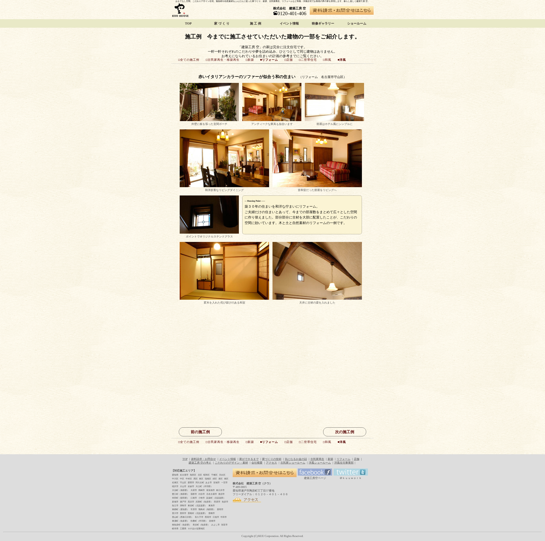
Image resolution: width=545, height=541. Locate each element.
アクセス (271, 462)
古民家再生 (317, 459)
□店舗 (288, 59)
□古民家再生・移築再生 (223, 59)
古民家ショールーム (292, 462)
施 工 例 (255, 22)
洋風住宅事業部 (344, 462)
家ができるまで (249, 459)
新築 (330, 459)
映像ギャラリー (323, 22)
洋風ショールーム (320, 462)
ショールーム (356, 22)
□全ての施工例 (188, 59)
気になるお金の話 (296, 459)
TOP (188, 22)
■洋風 (342, 59)
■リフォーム (269, 59)
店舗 (356, 459)
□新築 (250, 59)
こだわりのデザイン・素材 (231, 462)
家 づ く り (221, 22)
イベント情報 (289, 22)
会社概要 (256, 462)
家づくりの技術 (271, 459)
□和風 (327, 59)
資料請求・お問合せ (203, 459)
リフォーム (343, 459)
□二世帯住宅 (308, 59)
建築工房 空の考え (200, 462)
